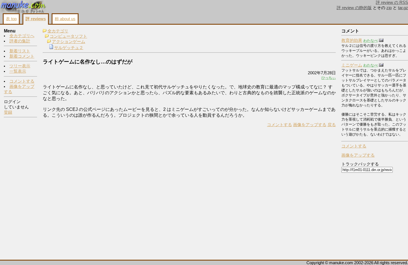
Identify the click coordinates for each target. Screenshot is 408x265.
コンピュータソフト (68, 36)
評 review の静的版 (354, 8)
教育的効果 (351, 40)
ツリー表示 (19, 66)
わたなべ (370, 41)
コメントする (21, 81)
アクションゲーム (68, 41)
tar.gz (403, 8)
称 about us (65, 19)
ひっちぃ (328, 78)
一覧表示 (17, 71)
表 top (11, 19)
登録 (8, 112)
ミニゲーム (351, 65)
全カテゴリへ (21, 36)
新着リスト (19, 51)
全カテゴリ (57, 31)
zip (389, 8)
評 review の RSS (392, 2)
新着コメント (21, 56)
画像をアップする (309, 125)
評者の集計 (19, 41)
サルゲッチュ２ (68, 47)
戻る (332, 125)
